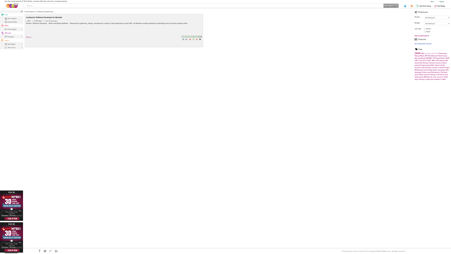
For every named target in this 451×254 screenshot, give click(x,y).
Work (6, 25)
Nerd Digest (11, 44)
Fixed (428, 32)
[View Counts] (199, 39)
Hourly (428, 29)
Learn (7, 40)
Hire (6, 15)
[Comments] (193, 39)
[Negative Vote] (186, 39)
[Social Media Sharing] (196, 39)
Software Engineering (45, 12)
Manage (8, 33)
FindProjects (38, 21)
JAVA (28, 21)
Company (10, 37)
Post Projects (12, 18)
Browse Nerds (12, 22)
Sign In (432, 1)
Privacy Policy (347, 251)
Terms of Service (359, 251)
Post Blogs (441, 6)
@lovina (28, 37)
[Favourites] (190, 39)
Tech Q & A (12, 47)
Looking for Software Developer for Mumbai (44, 17)
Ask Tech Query (425, 6)
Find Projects (29, 12)
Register (441, 1)
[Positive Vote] (182, 39)
